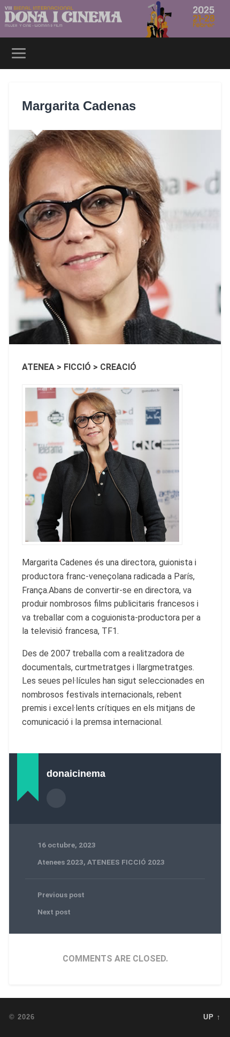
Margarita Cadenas (79, 106)
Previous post (61, 894)
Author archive (56, 798)
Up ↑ (212, 1017)
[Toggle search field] (212, 53)
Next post (54, 911)
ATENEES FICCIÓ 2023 (126, 862)
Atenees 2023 (60, 862)
